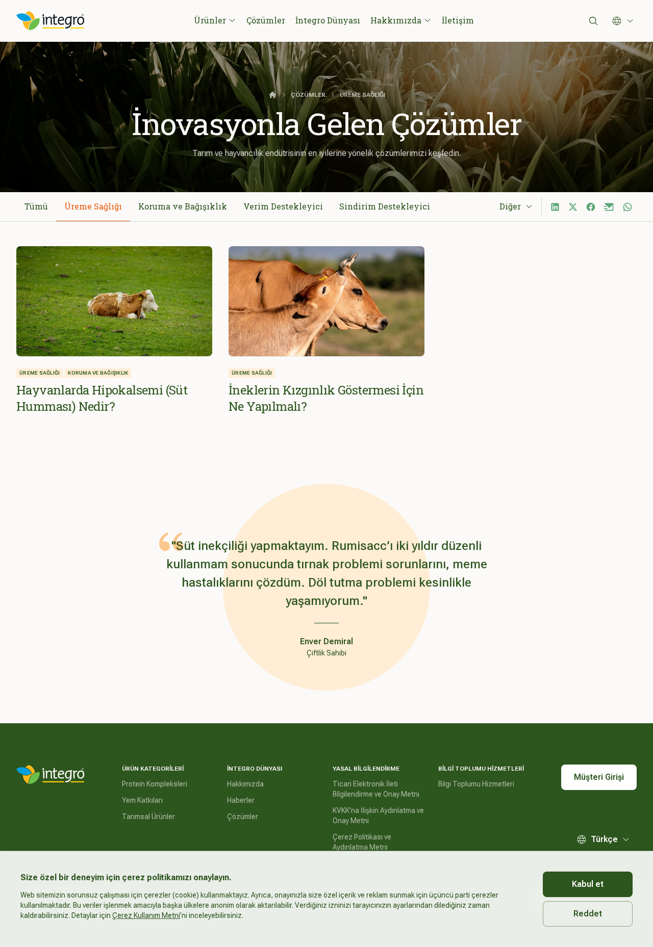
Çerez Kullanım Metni (146, 915)
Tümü (36, 206)
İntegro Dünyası (327, 20)
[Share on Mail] (609, 207)
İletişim (458, 20)
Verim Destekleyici (283, 206)
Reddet (587, 913)
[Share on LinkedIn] (555, 207)
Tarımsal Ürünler (148, 816)
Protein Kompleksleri (154, 784)
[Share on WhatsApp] (627, 207)
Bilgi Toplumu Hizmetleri (476, 784)
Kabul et (588, 884)
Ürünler (210, 20)
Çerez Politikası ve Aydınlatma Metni (362, 842)
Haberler (241, 800)
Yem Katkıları (142, 800)
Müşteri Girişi (599, 777)
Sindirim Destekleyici (384, 206)
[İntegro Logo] (50, 21)
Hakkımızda (395, 20)
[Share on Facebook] (591, 207)
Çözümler (265, 20)
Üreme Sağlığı (93, 206)
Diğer (510, 206)
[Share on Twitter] (573, 207)
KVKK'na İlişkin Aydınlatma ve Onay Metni (378, 815)
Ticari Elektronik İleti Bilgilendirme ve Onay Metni (376, 789)
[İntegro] (50, 775)
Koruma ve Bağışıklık (182, 206)
